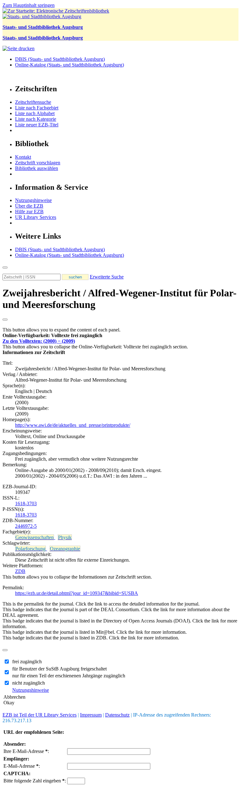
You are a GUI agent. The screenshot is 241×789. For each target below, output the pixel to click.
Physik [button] (65, 537)
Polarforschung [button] (30, 548)
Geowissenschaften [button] (34, 537)
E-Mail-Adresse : (21, 766)
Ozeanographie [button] (65, 548)
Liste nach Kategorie (35, 119)
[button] (52, 335)
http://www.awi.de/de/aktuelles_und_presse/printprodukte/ (72, 425)
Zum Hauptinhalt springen (29, 5)
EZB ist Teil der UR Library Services (40, 715)
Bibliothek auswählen (36, 168)
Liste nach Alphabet (35, 113)
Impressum (91, 715)
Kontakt (23, 157)
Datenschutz (117, 715)
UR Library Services (35, 217)
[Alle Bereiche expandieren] (5, 319)
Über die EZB (29, 206)
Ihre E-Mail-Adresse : (26, 751)
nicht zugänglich (28, 683)
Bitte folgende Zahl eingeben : (34, 780)
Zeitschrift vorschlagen (37, 162)
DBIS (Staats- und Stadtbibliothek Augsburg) (60, 59)
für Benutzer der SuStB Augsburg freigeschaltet (59, 668)
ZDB (20, 571)
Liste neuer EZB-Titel (36, 124)
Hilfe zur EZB (29, 211)
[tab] (120, 335)
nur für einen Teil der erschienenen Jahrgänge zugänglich (68, 675)
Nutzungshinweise (33, 200)
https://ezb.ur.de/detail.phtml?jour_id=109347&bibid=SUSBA (76, 593)
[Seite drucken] (19, 48)
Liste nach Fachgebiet (36, 107)
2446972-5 (26, 526)
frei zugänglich (27, 661)
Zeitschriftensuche (33, 102)
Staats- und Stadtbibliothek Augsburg (43, 27)
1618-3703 (26, 503)
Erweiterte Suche (107, 276)
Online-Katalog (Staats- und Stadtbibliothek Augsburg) (69, 64)
